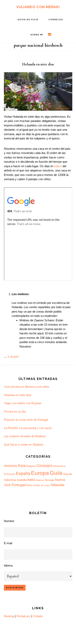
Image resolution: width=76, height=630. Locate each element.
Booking (9, 616)
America (10, 466)
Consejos (44, 465)
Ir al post (13, 356)
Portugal (18, 485)
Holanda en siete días (38, 64)
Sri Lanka (45, 485)
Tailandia (57, 485)
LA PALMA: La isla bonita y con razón (28, 428)
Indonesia (10, 479)
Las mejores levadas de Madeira (24, 436)
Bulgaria (31, 466)
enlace (57, 166)
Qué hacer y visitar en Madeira (23, 444)
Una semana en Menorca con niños (26, 386)
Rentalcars (23, 616)
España (23, 473)
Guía (56, 473)
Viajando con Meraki (38, 7)
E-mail (8, 543)
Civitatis (38, 616)
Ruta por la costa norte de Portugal (26, 419)
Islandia (22, 479)
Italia (31, 480)
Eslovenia (9, 474)
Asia (22, 465)
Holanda (67, 474)
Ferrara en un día (15, 411)
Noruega (49, 480)
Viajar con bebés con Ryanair (22, 403)
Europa (40, 473)
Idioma (8, 565)
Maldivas (40, 480)
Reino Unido (33, 485)
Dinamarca (59, 466)
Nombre (9, 521)
